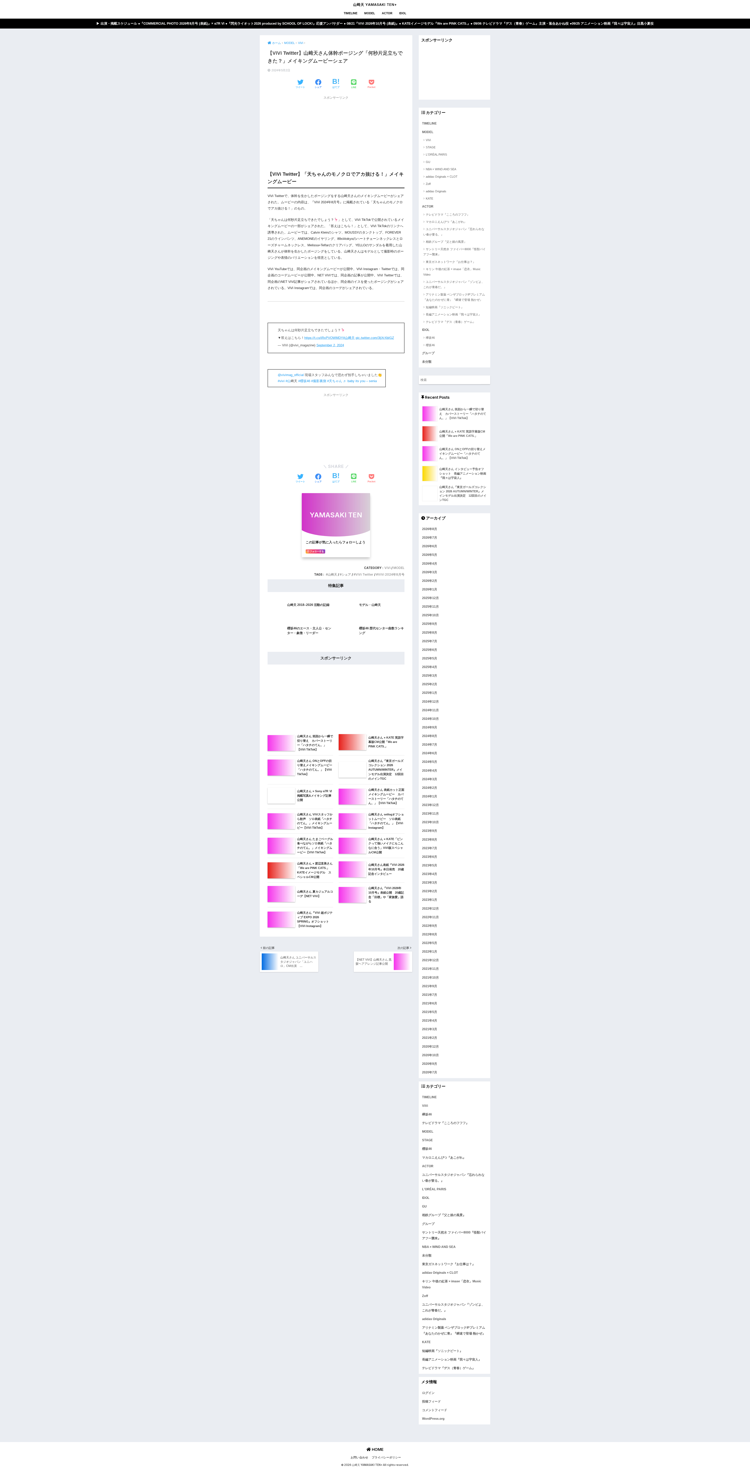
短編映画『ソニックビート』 (445, 307)
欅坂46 (430, 337)
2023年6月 (429, 856)
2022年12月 (430, 908)
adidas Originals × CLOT (441, 176)
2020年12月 (430, 1046)
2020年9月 (429, 1063)
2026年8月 (429, 529)
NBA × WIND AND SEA (441, 169)
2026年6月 (429, 546)
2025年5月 (429, 658)
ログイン (428, 1392)
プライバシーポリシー (386, 1457)
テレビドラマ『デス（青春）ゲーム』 (451, 321)
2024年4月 (429, 770)
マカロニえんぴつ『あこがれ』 (446, 221)
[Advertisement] (336, 129)
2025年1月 (429, 692)
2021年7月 (429, 994)
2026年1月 (429, 589)
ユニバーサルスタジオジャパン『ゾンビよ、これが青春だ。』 (453, 284)
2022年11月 (430, 917)
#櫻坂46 (304, 381)
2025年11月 (430, 606)
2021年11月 (430, 968)
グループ (428, 353)
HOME (377, 1449)
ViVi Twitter (364, 574)
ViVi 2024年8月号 (391, 574)
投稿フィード (431, 1401)
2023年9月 (429, 830)
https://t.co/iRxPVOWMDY (323, 338)
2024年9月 (429, 727)
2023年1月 (429, 899)
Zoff (428, 183)
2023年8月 (429, 839)
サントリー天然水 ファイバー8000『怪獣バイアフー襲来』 (454, 251)
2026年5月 (429, 554)
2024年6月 (429, 753)
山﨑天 (332, 574)
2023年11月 (430, 813)
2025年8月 (429, 632)
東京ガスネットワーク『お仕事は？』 (451, 261)
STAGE (431, 147)
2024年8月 (429, 736)
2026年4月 (429, 563)
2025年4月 (429, 667)
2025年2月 (429, 684)
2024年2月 (429, 787)
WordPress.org (433, 1418)
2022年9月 (429, 925)
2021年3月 (429, 1029)
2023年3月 (429, 882)
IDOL (402, 13)
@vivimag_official (291, 375)
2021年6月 (429, 1003)
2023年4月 (429, 874)
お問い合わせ (359, 1457)
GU (428, 162)
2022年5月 (429, 943)
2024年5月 (429, 761)
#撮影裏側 (318, 381)
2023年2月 (429, 891)
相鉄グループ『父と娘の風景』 (446, 241)
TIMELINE (350, 13)
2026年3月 (429, 572)
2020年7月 (429, 1072)
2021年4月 (429, 1020)
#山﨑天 (349, 338)
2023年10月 (430, 822)
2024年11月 (430, 710)
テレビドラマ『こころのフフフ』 (448, 214)
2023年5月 (429, 865)
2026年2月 (429, 580)
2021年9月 (429, 986)
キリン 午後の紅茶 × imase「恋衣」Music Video (452, 271)
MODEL (369, 13)
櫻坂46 (430, 345)
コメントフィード (434, 1410)
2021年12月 (430, 960)
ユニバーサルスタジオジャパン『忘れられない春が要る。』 (453, 231)
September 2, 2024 (330, 345)
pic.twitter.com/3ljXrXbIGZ (375, 338)
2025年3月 (429, 675)
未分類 (426, 361)
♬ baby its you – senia (360, 381)
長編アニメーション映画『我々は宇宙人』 (453, 314)
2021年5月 (429, 1012)
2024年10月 (430, 718)
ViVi (387, 568)
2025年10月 (430, 615)
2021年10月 (430, 977)
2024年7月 (429, 744)
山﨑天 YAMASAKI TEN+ (375, 5)
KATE (429, 198)
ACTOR (387, 13)
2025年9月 (429, 623)
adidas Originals (436, 191)
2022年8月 (429, 934)
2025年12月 (430, 598)
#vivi (281, 381)
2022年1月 (429, 951)
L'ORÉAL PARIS (436, 154)
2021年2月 (429, 1037)
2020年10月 (430, 1055)
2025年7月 (429, 641)
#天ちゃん (334, 381)
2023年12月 (430, 805)
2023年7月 (429, 848)
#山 (288, 381)
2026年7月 (429, 537)
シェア (346, 574)
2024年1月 (429, 796)
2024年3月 (429, 779)
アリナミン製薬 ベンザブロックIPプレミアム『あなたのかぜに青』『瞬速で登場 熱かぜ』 (454, 297)
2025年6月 (429, 649)
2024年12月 (430, 701)
